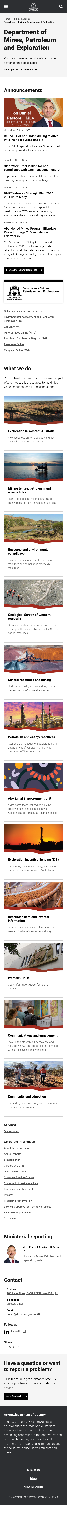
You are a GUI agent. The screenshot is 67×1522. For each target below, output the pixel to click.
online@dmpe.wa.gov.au (21, 1314)
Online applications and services (23, 311)
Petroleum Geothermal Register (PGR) (26, 339)
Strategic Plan (12, 1160)
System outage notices (17, 1213)
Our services (11, 1131)
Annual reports (12, 1154)
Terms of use (33, 1470)
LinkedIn (16, 1331)
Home (7, 19)
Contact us (10, 1218)
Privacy (8, 1195)
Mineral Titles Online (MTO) (20, 333)
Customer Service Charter (19, 1177)
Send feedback (13, 1396)
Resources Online (14, 344)
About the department (17, 1148)
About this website (33, 1487)
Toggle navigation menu (6, 7)
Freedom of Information (18, 1201)
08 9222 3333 (15, 1304)
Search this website (61, 7)
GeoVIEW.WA (12, 327)
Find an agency (22, 19)
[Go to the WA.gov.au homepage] (33, 7)
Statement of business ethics (21, 1183)
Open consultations (15, 1172)
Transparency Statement (18, 1189)
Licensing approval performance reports (27, 1207)
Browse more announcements (21, 270)
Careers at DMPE (14, 1166)
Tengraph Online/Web (17, 350)
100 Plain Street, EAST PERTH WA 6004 (30, 1293)
